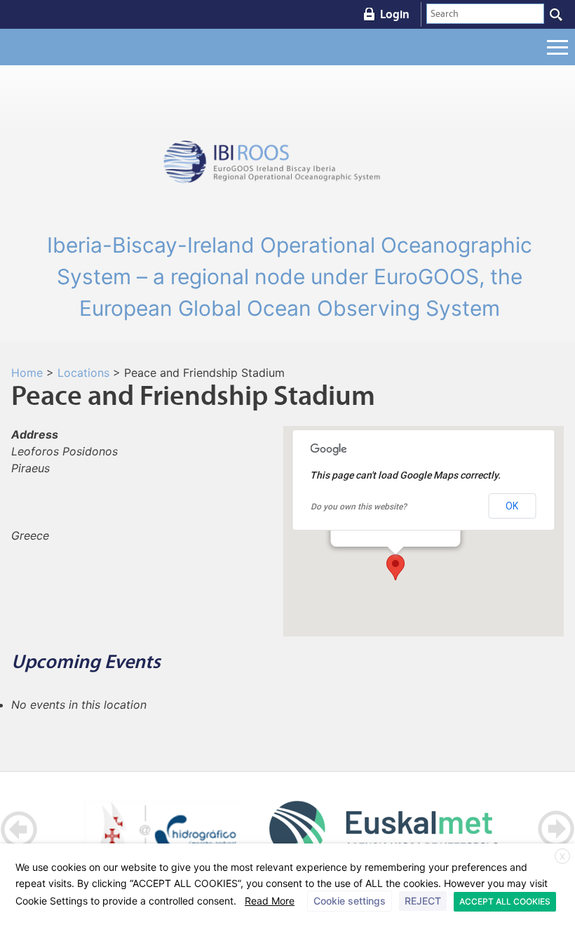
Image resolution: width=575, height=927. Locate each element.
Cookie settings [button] (349, 901)
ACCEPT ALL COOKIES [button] (504, 901)
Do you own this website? (359, 507)
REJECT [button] (423, 901)
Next (555, 829)
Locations (83, 373)
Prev (19, 829)
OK (512, 506)
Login (395, 14)
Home (27, 373)
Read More (270, 901)
